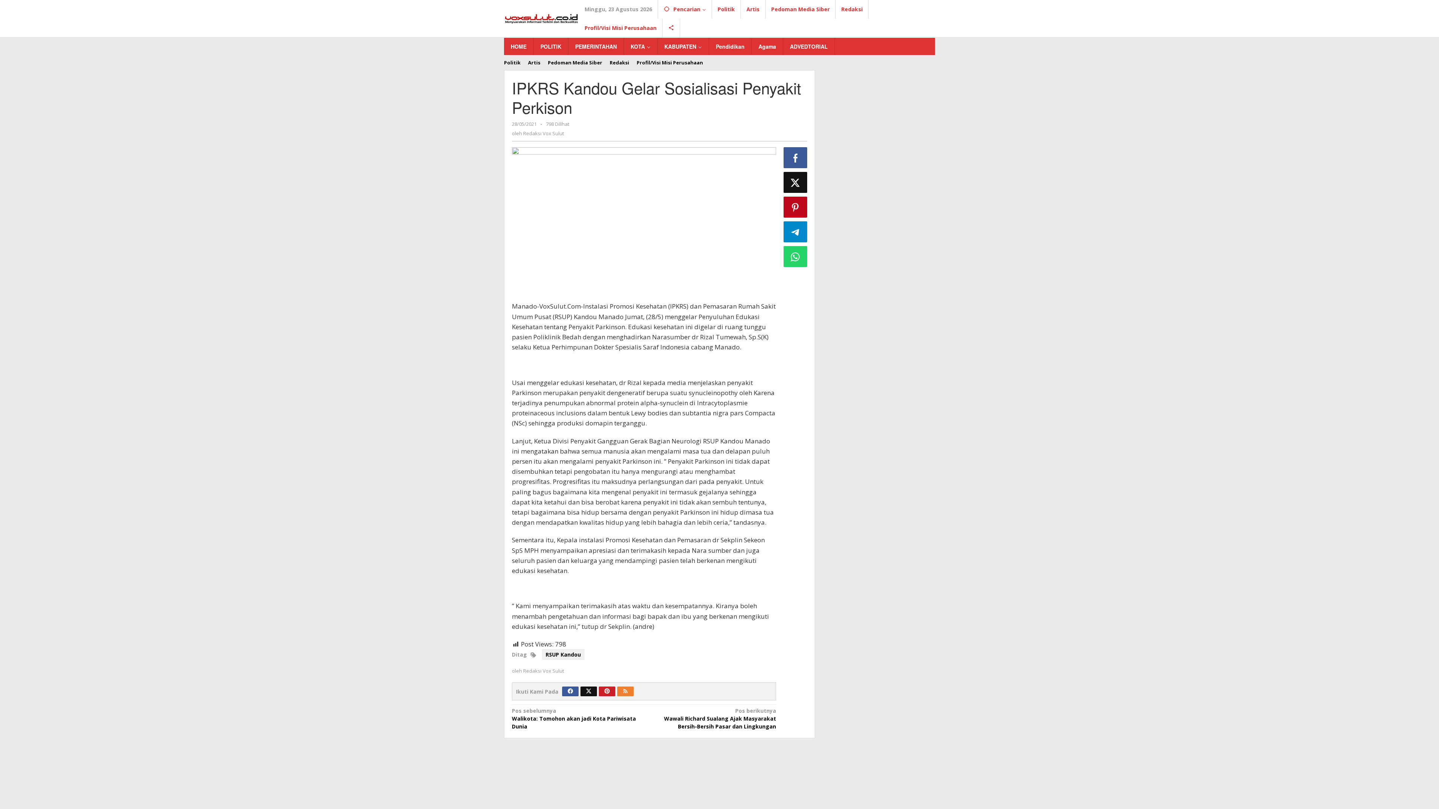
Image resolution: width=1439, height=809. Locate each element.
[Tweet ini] (796, 182)
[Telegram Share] (796, 231)
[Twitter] (588, 691)
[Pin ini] (796, 207)
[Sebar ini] (796, 157)
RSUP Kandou (563, 654)
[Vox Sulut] (541, 18)
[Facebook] (570, 691)
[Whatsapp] (796, 256)
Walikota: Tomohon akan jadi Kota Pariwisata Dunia (574, 718)
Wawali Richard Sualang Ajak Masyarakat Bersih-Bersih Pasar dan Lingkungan (720, 718)
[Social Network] (671, 28)
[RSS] (625, 691)
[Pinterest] (607, 691)
